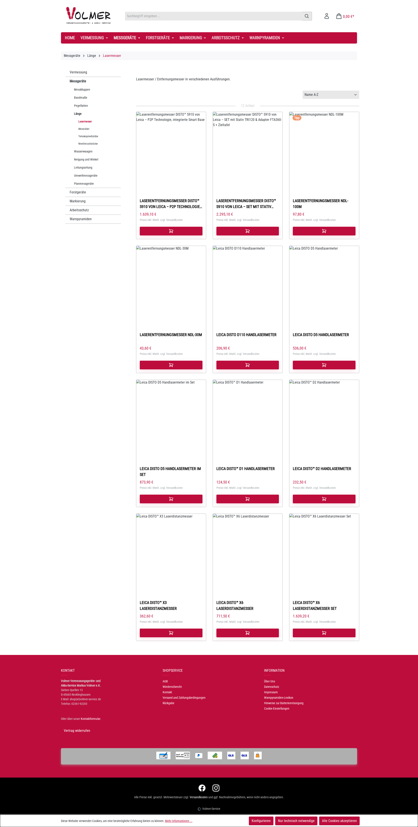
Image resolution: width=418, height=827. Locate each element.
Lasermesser (85, 121)
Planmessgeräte (84, 183)
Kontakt (167, 692)
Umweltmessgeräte (86, 175)
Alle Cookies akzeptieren (339, 821)
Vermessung (78, 72)
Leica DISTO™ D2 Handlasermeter (322, 468)
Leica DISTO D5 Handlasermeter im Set (170, 471)
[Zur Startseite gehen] (88, 15)
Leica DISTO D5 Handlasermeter (321, 334)
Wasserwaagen (83, 151)
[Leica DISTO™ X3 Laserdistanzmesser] (171, 550)
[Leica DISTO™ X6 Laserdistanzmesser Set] (324, 550)
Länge (78, 113)
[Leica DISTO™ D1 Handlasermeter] (248, 416)
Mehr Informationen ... (178, 821)
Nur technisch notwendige (296, 821)
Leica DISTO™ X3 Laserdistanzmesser (158, 605)
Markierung (78, 201)
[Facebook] (202, 788)
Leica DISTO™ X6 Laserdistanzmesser (234, 605)
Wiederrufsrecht (172, 686)
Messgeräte (78, 81)
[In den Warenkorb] (171, 231)
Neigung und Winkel (86, 159)
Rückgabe (168, 703)
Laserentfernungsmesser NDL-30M (171, 334)
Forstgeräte (78, 192)
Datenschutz (271, 686)
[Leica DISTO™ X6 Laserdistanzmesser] (248, 550)
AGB (165, 681)
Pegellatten (81, 105)
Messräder (83, 128)
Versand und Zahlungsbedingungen (184, 697)
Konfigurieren (261, 821)
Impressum (271, 692)
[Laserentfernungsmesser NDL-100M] (324, 148)
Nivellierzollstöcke (88, 143)
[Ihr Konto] (327, 16)
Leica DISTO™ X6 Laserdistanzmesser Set (315, 605)
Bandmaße (80, 97)
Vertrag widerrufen (77, 731)
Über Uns (269, 681)
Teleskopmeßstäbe (88, 136)
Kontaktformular (90, 718)
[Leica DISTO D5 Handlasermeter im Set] (171, 416)
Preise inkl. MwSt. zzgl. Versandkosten (161, 220)
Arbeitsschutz (79, 210)
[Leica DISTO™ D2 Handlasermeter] (324, 416)
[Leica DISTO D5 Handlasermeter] (324, 282)
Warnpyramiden (81, 219)
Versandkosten (199, 797)
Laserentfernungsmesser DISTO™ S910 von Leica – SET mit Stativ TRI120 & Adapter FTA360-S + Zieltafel (246, 203)
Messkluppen (82, 89)
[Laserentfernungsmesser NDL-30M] (171, 282)
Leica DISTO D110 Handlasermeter (246, 334)
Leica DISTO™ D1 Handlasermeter (245, 468)
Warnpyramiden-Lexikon (278, 697)
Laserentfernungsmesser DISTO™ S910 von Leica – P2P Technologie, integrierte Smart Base (170, 203)
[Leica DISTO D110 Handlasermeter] (248, 282)
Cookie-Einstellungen (276, 708)
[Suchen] (307, 16)
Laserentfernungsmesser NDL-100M (320, 203)
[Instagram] (216, 788)
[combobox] (213, 16)
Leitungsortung (83, 167)
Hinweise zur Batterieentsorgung (283, 703)
